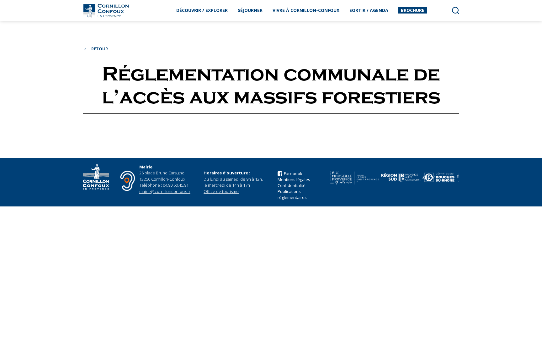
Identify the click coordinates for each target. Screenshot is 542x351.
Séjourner (250, 10)
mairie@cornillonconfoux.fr (164, 191)
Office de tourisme (221, 191)
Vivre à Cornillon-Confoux (306, 10)
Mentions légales (294, 179)
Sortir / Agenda (368, 10)
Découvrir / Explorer (202, 10)
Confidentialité (292, 185)
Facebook (293, 173)
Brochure (412, 10)
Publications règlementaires (292, 194)
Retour (95, 49)
